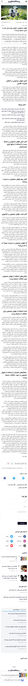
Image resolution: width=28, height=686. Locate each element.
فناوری (24, 553)
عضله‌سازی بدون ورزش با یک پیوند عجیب (18, 590)
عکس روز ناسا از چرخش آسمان (20, 620)
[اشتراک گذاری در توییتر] (23, 478)
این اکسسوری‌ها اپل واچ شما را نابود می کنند (17, 613)
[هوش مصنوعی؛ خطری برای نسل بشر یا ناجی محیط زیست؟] (14, 12)
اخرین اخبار (23, 609)
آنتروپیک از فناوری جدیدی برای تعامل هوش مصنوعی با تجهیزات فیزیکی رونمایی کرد (9, 578)
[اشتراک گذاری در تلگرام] (14, 478)
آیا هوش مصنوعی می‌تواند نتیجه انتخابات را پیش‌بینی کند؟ (13, 115)
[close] (25, 670)
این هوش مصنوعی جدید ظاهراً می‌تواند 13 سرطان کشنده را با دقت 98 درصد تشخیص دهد (13, 112)
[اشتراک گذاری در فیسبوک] (4, 478)
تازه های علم (22, 586)
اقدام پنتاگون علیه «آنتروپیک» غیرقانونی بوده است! (15, 626)
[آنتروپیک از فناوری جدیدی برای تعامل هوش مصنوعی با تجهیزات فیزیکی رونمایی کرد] (24, 578)
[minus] (8, 463)
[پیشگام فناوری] (14, 1)
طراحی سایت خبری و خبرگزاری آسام (12, 680)
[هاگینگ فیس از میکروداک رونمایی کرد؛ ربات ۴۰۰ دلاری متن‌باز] (24, 568)
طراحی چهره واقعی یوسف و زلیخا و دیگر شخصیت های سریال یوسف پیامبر (13, 119)
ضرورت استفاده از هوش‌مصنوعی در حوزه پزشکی (14, 122)
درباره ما (14, 667)
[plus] (12, 463)
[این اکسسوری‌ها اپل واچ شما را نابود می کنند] (24, 559)
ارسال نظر (22, 523)
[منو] (26, 1)
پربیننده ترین (16, 609)
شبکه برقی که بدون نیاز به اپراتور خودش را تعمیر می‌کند (12, 109)
